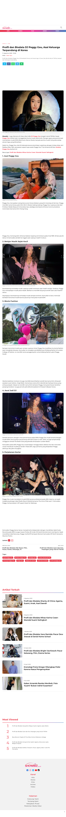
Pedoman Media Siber (33, 806)
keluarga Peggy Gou (8, 560)
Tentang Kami (33, 801)
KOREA (20, 31)
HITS (8, 31)
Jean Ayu (9, 55)
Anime (33, 784)
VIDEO (57, 31)
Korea (33, 780)
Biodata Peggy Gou (20, 557)
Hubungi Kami (33, 799)
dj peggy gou (32, 557)
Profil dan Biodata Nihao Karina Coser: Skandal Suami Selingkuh (31, 152)
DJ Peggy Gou (36, 136)
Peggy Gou (6, 138)
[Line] (22, 63)
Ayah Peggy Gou (7, 557)
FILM (32, 31)
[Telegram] (17, 63)
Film (33, 782)
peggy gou (20, 560)
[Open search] (61, 27)
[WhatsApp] (13, 63)
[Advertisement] (12, 12)
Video (33, 787)
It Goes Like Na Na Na (44, 557)
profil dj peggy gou (55, 560)
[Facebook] (9, 63)
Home (4, 43)
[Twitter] (4, 63)
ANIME (45, 31)
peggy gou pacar (30, 560)
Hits (9, 43)
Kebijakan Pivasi (33, 803)
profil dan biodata (43, 560)
